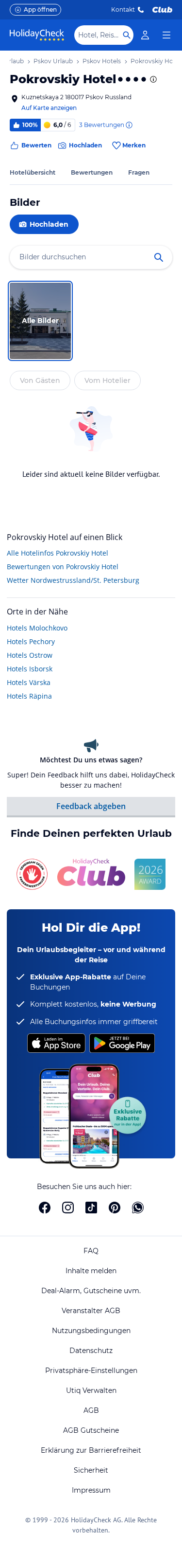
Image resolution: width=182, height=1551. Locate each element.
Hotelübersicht (32, 172)
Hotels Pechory (31, 641)
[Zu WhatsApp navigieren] (138, 1207)
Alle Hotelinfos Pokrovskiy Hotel (57, 553)
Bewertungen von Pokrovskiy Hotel (62, 566)
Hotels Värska (28, 682)
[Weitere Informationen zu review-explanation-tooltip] (128, 125)
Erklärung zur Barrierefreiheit (91, 1450)
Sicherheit (91, 1470)
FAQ (91, 1250)
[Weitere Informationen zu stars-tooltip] (152, 79)
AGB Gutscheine (91, 1430)
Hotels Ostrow (29, 655)
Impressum (91, 1490)
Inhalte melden (91, 1270)
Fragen (138, 172)
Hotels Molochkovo (37, 627)
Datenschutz (91, 1350)
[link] (145, 35)
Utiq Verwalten (91, 1390)
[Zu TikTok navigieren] (91, 1207)
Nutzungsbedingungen (91, 1330)
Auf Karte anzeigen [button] (49, 107)
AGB (91, 1410)
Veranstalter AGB (91, 1310)
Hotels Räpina (29, 696)
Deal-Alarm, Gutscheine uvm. (91, 1290)
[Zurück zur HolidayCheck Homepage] (37, 35)
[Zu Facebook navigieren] (44, 1207)
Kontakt (123, 9)
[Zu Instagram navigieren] (68, 1207)
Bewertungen (92, 172)
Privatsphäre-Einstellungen (91, 1370)
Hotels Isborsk (29, 668)
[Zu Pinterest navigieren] (114, 1207)
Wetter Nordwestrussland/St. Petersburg (73, 580)
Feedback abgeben (91, 806)
